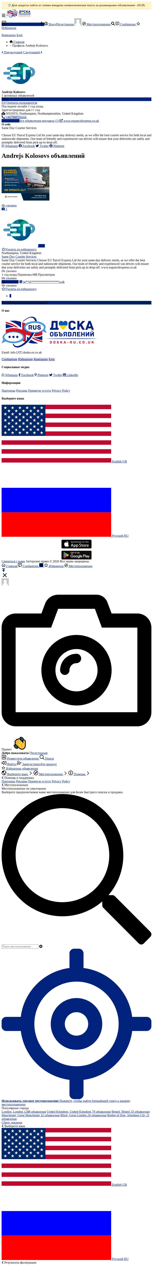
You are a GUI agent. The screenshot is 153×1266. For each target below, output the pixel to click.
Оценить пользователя (21, 102)
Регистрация (38, 753)
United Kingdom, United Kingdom (79, 1111)
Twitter (44, 146)
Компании (9, 35)
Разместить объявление (23, 24)
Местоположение (98, 24)
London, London (24, 1111)
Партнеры (8, 390)
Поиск (49, 758)
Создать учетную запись (65, 302)
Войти (11, 764)
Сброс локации (12, 1122)
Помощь (79, 774)
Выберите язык (17, 774)
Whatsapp (11, 146)
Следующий (32, 52)
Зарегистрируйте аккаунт (39, 764)
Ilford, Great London (83, 1115)
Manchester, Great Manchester (31, 1115)
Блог (20, 35)
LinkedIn (72, 375)
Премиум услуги (39, 390)
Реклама (21, 390)
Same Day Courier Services (19, 256)
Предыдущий (12, 52)
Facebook (28, 146)
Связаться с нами (13, 561)
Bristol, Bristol (131, 1111)
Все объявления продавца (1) (39, 120)
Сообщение (127, 24)
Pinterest (58, 146)
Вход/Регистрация (61, 24)
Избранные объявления (21, 768)
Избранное (25, 359)
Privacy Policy (61, 390)
